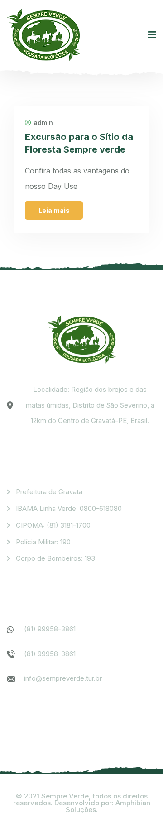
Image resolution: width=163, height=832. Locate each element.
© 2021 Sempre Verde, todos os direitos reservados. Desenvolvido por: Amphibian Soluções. (81, 803)
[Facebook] (16, 719)
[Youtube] (64, 719)
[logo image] (44, 35)
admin (43, 123)
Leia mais (54, 210)
